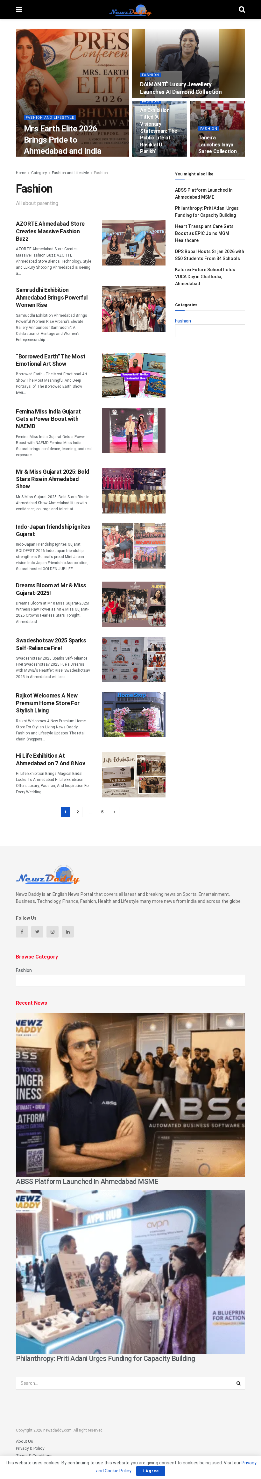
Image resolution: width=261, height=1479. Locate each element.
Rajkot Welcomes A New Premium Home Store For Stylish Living (48, 703)
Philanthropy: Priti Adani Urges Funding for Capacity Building (105, 1358)
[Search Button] (238, 1383)
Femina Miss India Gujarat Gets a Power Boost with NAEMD (48, 419)
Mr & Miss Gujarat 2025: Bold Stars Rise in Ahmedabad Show (52, 479)
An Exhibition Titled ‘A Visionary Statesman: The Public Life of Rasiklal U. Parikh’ (158, 131)
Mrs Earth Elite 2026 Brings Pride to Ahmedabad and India (62, 140)
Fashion (150, 75)
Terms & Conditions (34, 1455)
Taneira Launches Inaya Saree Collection (217, 144)
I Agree (151, 1470)
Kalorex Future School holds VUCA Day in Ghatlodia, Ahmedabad (205, 277)
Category (39, 173)
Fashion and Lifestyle (50, 118)
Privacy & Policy (30, 1448)
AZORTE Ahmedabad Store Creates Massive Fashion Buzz (50, 231)
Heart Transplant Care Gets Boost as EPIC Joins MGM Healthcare (204, 233)
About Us (24, 1441)
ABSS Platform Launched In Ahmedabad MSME (87, 1181)
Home (21, 173)
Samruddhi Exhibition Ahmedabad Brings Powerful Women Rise (52, 297)
